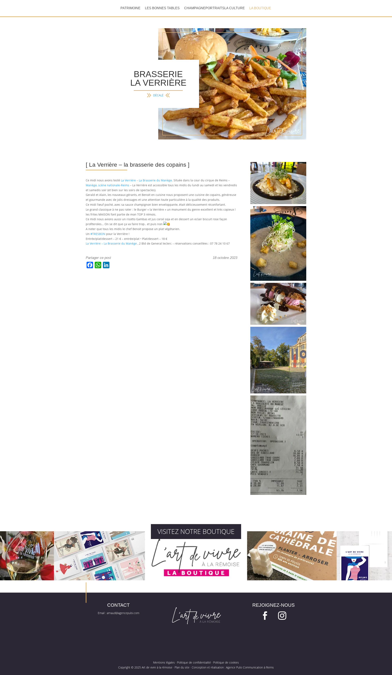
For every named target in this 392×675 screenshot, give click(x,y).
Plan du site (182, 667)
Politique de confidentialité (194, 662)
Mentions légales (164, 662)
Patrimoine (130, 8)
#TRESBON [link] (97, 234)
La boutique (260, 8)
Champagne (194, 8)
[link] (146, 180)
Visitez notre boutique (196, 531)
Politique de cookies (226, 662)
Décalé (158, 95)
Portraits (214, 8)
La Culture (234, 8)
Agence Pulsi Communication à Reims (250, 667)
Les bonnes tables (162, 8)
